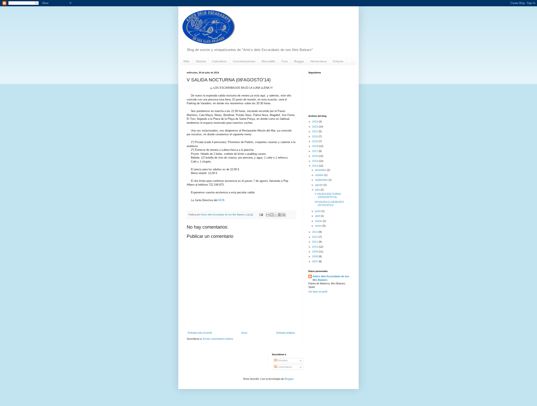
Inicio (244, 332)
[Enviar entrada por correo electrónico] (261, 214)
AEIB (221, 200)
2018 (315, 146)
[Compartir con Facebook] (280, 215)
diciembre (321, 170)
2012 (315, 237)
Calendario (219, 61)
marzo (319, 221)
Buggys (299, 61)
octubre (319, 175)
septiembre (321, 179)
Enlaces (338, 61)
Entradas (282, 360)
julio (318, 189)
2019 (315, 141)
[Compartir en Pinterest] (284, 215)
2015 (315, 161)
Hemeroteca (318, 61)
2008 (315, 256)
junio (318, 211)
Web (186, 61)
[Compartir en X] (276, 215)
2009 (315, 251)
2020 (315, 136)
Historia (201, 61)
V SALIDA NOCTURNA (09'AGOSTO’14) (328, 195)
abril (318, 216)
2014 (315, 165)
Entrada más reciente (200, 332)
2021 (315, 131)
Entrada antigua (285, 332)
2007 (315, 261)
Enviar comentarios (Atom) (218, 338)
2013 (315, 231)
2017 (315, 151)
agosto (319, 184)
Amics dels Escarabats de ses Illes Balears (331, 278)
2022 (315, 126)
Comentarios (284, 367)
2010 (315, 246)
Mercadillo (268, 61)
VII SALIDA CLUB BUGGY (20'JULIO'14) (329, 203)
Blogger (289, 378)
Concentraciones (244, 61)
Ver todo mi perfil (317, 291)
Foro (285, 61)
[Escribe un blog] (272, 215)
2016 (315, 156)
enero (318, 225)
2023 (315, 121)
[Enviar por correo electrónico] (268, 215)
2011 (315, 241)
